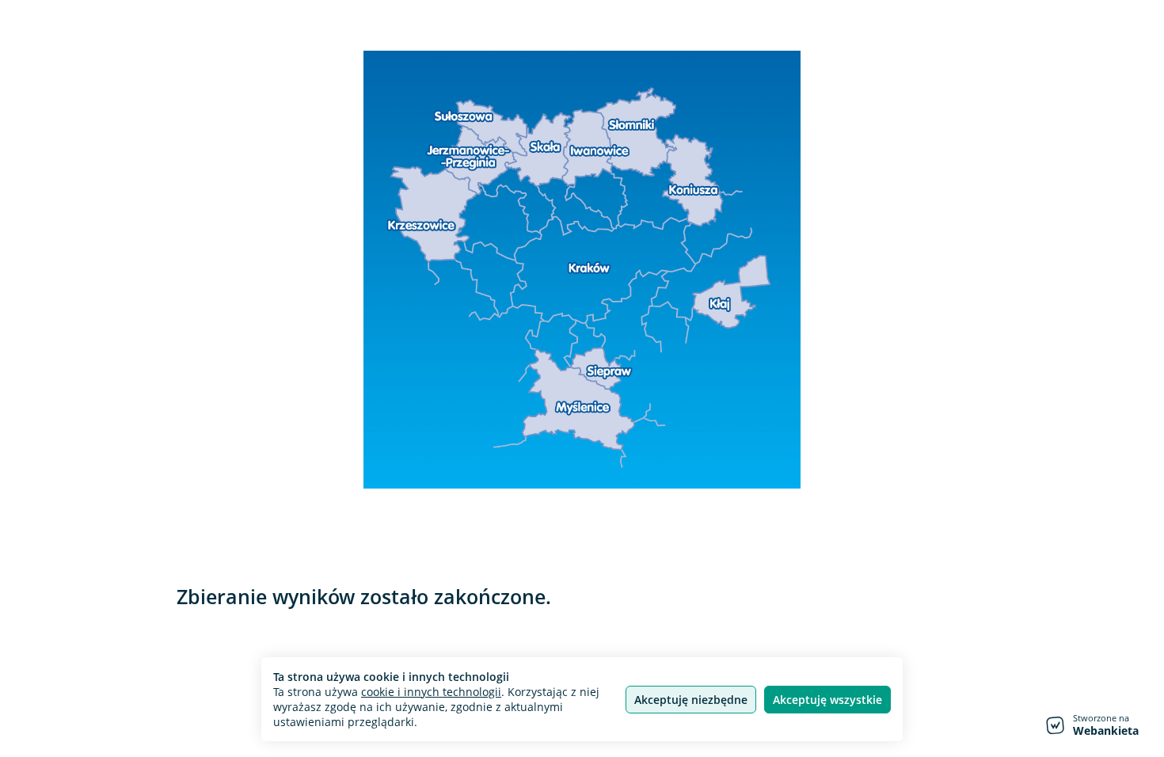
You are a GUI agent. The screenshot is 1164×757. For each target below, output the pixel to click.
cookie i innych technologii (431, 691)
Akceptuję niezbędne (690, 699)
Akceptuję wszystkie (827, 699)
